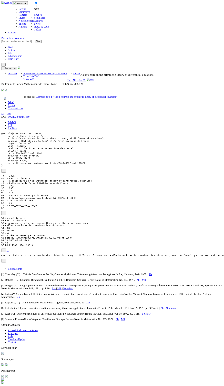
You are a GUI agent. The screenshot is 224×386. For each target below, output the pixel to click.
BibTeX (12, 122)
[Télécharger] (8, 170)
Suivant (76, 73)
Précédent (12, 73)
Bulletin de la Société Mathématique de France (45, 73)
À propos (13, 333)
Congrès (23, 14)
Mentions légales (16, 339)
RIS (10, 125)
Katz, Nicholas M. (76, 80)
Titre (10, 53)
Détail (11, 102)
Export (11, 105)
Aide (10, 336)
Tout (38, 41)
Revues (22, 9)
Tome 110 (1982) (31, 76)
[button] (33, 41)
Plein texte (13, 59)
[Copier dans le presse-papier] (3, 171)
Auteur (11, 50)
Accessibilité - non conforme (23, 330)
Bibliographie (15, 56)
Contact (12, 342)
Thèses (22, 23)
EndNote (12, 128)
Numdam (68, 288)
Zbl (9, 113)
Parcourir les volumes (12, 38)
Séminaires (24, 11)
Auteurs (23, 26)
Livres (22, 17)
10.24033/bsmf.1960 (19, 116)
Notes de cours (26, 20)
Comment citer (15, 108)
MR (3, 113)
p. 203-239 (28, 79)
